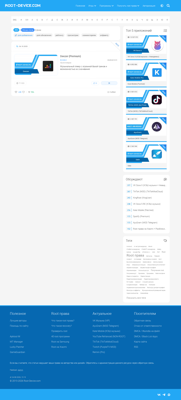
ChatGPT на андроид (148, 249)
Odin (153, 252)
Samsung (149, 256)
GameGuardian (17, 352)
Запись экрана (158, 262)
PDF (158, 252)
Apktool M (15, 336)
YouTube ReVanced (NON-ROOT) (109, 336)
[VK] (159, 395)
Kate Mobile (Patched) (143, 210)
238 (128, 204)
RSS (136, 346)
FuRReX (113, 92)
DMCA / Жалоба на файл (147, 331)
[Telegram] (164, 395)
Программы (105, 5)
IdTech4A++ (146, 252)
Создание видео (132, 284)
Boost (150, 246)
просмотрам (73, 35)
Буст (160, 259)
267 (128, 191)
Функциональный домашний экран (153, 290)
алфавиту (104, 35)
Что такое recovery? (61, 325)
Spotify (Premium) (141, 216)
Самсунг (138, 282)
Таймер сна (143, 284)
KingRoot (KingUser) (142, 197)
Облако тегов (27, 30)
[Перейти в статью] (109, 83)
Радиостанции (145, 276)
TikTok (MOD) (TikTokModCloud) (148, 191)
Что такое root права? (62, 320)
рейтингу (59, 35)
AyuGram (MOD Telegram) (145, 222)
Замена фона (147, 262)
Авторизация (149, 5)
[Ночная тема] (161, 5)
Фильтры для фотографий (156, 287)
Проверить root (59, 331)
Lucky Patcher (17, 346)
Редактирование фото (151, 279)
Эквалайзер (144, 293)
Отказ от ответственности (148, 325)
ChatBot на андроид (133, 249)
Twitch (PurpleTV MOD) (104, 346)
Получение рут (131, 273)
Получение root (157, 270)
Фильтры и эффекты (133, 290)
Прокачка (141, 273)
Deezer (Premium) (70, 56)
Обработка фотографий (148, 267)
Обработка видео (132, 267)
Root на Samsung (60, 341)
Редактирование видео (134, 279)
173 (128, 216)
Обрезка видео (131, 270)
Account (129, 246)
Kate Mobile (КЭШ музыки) (106, 331)
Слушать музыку (148, 282)
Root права (135, 255)
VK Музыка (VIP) (101, 320)
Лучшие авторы (18, 320)
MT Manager (16, 341)
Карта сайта (140, 341)
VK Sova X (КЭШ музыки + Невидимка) (152, 185)
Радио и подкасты (133, 276)
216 (128, 210)
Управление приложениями (136, 287)
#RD (16, 30)
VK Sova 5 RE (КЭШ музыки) (146, 203)
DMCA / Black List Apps (146, 336)
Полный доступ (143, 270)
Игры (91, 5)
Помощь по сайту (19, 325)
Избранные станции (139, 264)
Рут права (130, 282)
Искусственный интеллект (156, 264)
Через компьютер (132, 293)
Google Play (136, 252)
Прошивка (149, 273)
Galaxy (159, 249)
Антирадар (137, 259)
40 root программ (60, 336)
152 (128, 229)
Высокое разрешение (134, 262)
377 (128, 185)
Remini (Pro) (99, 352)
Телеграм (152, 284)
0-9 (27, 20)
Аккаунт (129, 259)
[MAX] (169, 395)
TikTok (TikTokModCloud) (105, 341)
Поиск (168, 4)
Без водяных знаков (150, 259)
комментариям (89, 35)
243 (128, 197)
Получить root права (127, 5)
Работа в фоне (160, 273)
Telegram (157, 256)
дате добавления (25, 35)
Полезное (80, 5)
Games (129, 252)
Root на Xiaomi (59, 346)
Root (163, 252)
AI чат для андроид (140, 246)
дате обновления (44, 35)
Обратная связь (142, 320)
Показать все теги (136, 298)
